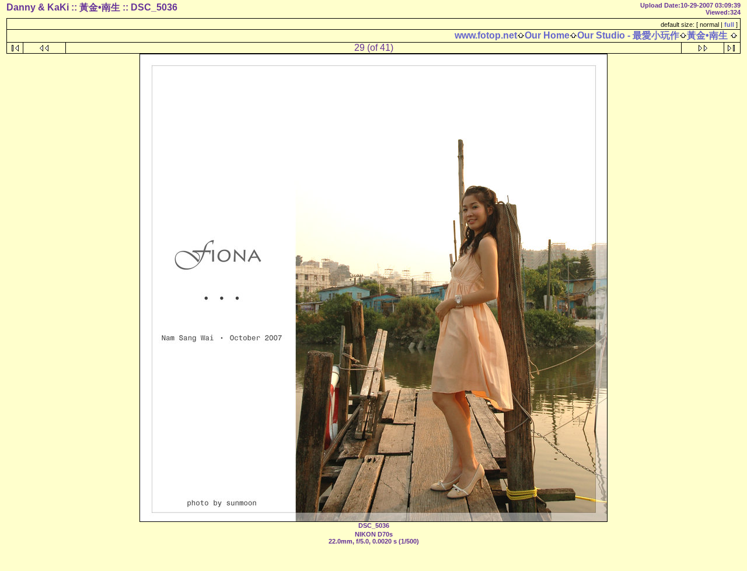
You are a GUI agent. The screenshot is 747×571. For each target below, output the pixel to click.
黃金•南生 (707, 35)
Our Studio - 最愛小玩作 (628, 35)
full (729, 24)
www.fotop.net (486, 35)
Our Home (547, 35)
